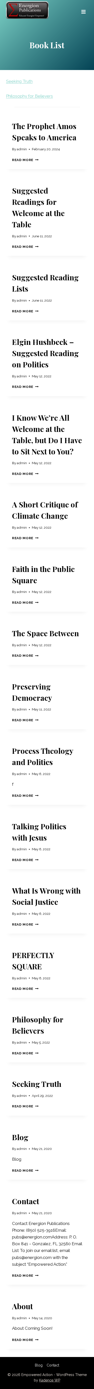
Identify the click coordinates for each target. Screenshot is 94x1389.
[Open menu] (83, 10)
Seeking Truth (19, 81)
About (22, 1306)
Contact (25, 1201)
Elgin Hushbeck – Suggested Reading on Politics (45, 353)
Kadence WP (49, 1380)
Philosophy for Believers (29, 96)
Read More (24, 160)
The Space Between (45, 633)
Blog (20, 1137)
